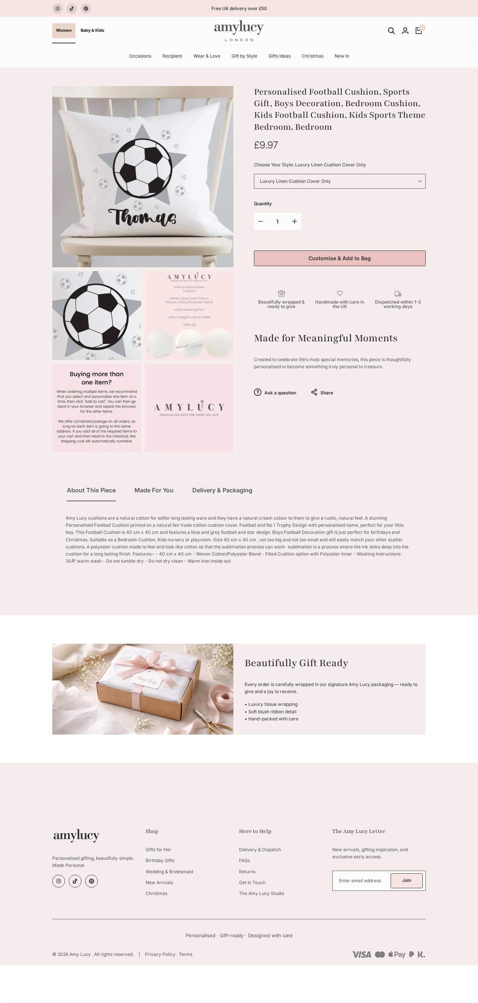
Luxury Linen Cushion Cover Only (295, 181)
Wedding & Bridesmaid (169, 871)
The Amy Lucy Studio (261, 893)
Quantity (263, 203)
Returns (247, 871)
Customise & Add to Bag (339, 258)
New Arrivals (159, 882)
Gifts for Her (158, 849)
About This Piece (91, 490)
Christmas (156, 893)
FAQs (244, 860)
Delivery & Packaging (222, 490)
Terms (185, 954)
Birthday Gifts (160, 860)
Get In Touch (252, 882)
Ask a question (279, 393)
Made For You (154, 490)
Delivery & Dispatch (260, 849)
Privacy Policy (160, 954)
